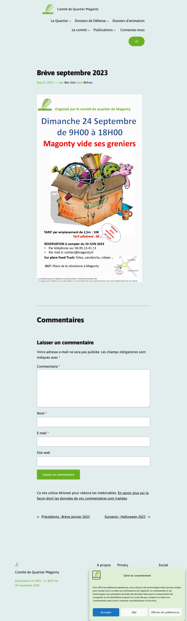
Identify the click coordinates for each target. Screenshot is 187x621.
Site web (43, 453)
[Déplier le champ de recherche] (137, 41)
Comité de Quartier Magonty (78, 9)
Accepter (106, 612)
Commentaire (48, 366)
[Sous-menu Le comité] (89, 30)
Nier (134, 612)
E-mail (43, 433)
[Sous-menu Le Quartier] (70, 21)
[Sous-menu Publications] (115, 30)
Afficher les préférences (165, 612)
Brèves (88, 82)
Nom (42, 413)
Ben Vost (70, 82)
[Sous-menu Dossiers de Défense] (108, 21)
